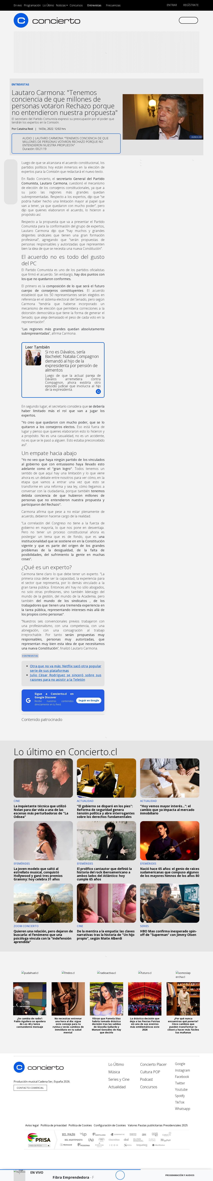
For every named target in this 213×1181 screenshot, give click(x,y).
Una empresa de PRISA (39, 1137)
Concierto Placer (153, 1064)
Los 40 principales (84, 1135)
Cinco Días (113, 1140)
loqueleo (140, 1149)
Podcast (146, 1079)
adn (154, 1135)
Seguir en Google (89, 700)
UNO (91, 1140)
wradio (101, 1140)
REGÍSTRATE (191, 5)
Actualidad (117, 1086)
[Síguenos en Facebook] (148, 20)
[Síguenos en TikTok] (170, 20)
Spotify (179, 1096)
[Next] (138, 1175)
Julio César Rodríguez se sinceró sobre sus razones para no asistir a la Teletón (65, 677)
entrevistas (30, 655)
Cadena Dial (155, 1140)
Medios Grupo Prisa (39, 1146)
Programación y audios (180, 1175)
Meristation (156, 1149)
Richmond (66, 1149)
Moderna (83, 1149)
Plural (98, 1149)
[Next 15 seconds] (129, 1175)
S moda (126, 1149)
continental (126, 1140)
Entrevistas (94, 5)
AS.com (143, 1135)
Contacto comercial (30, 1087)
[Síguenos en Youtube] (159, 20)
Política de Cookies (80, 1125)
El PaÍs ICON (113, 1149)
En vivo (18, 5)
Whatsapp (182, 1108)
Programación (32, 5)
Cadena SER (133, 1135)
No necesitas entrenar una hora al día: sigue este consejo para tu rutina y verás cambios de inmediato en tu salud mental (68, 1025)
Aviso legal (32, 1125)
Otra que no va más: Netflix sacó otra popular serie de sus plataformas (65, 668)
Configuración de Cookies (110, 1125)
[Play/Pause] (120, 1175)
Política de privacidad (54, 1125)
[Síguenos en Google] (137, 20)
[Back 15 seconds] (110, 1175)
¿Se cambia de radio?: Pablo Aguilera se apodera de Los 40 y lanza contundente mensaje (30, 1022)
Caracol (167, 1135)
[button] (70, 1169)
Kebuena (167, 1140)
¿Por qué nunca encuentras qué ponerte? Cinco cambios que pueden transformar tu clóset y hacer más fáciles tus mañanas (183, 1025)
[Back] (101, 1175)
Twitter (179, 1083)
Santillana (100, 1135)
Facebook (181, 1076)
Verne (145, 1140)
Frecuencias (113, 5)
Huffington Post (73, 1140)
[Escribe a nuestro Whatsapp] (176, 20)
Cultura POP (150, 1071)
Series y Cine (118, 1079)
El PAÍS (68, 1135)
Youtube (181, 1089)
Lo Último (48, 5)
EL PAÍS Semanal (135, 1140)
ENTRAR (171, 5)
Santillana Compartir (117, 1135)
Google (179, 1064)
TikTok (179, 1102)
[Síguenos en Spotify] (165, 20)
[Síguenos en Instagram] (143, 20)
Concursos (76, 5)
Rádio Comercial (171, 1149)
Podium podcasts (66, 1144)
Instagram (182, 1070)
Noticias (61, 5)
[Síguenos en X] (154, 20)
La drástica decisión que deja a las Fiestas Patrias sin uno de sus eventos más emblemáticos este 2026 (145, 1024)
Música (114, 1071)
